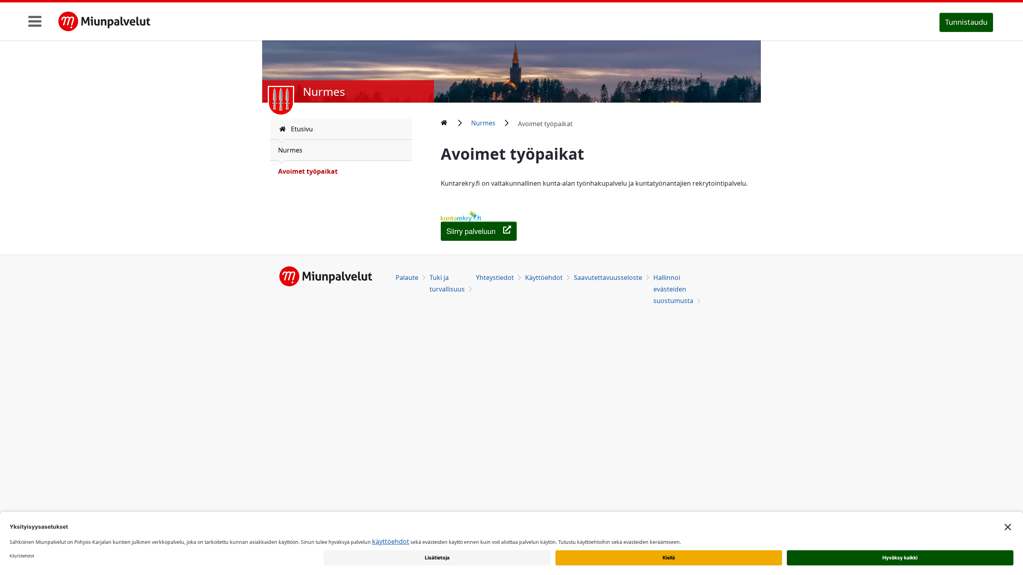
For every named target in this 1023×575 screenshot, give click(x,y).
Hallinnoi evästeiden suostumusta (673, 289)
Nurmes (290, 150)
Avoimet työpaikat (308, 171)
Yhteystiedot (495, 277)
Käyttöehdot (544, 277)
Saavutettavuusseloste (608, 277)
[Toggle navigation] (35, 21)
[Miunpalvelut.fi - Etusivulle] (104, 22)
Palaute (407, 277)
